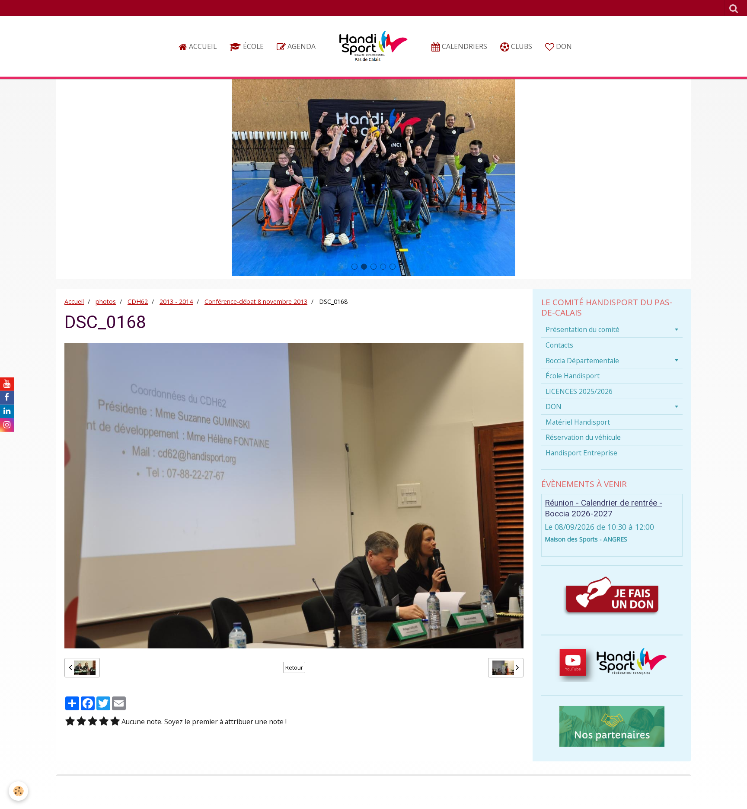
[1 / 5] (70, 722)
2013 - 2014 (176, 301)
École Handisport (573, 375)
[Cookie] (18, 791)
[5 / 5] (115, 722)
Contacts (559, 345)
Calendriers (463, 46)
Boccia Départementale (582, 360)
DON (563, 46)
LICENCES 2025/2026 (579, 391)
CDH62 (138, 301)
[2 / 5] (81, 722)
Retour (294, 667)
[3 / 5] (92, 722)
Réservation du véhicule (583, 437)
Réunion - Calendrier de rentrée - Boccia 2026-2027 (603, 508)
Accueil (202, 46)
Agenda (301, 46)
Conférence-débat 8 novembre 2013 (255, 301)
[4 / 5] (104, 722)
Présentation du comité (582, 329)
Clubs (520, 46)
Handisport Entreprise (581, 453)
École (252, 46)
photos (106, 301)
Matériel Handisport (578, 422)
